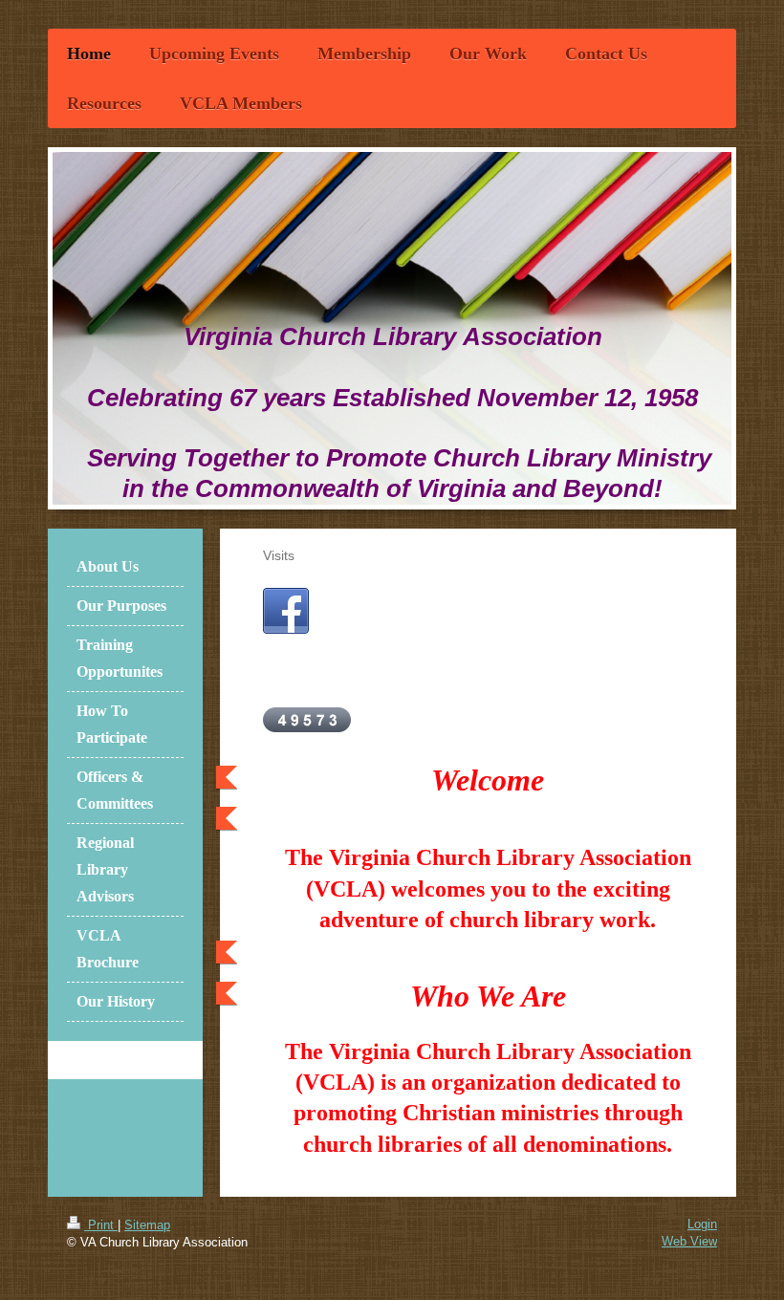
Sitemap (147, 1225)
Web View (689, 1241)
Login (702, 1224)
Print (101, 1225)
